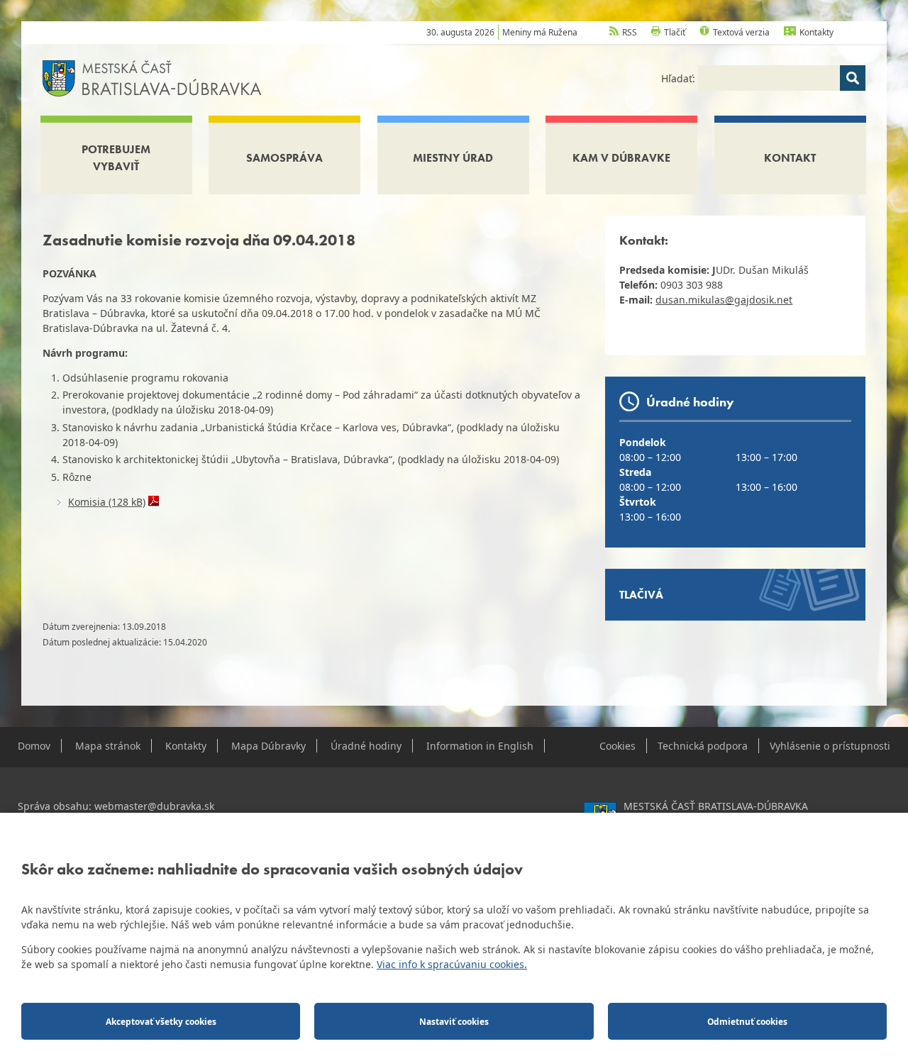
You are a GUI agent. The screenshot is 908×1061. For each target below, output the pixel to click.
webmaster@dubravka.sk (154, 806)
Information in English (479, 745)
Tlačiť (674, 32)
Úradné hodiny (366, 745)
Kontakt (790, 157)
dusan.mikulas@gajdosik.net (723, 299)
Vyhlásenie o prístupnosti (830, 745)
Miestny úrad (453, 157)
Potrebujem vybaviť (116, 158)
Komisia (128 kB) (106, 502)
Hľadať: (679, 78)
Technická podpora (703, 745)
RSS (629, 32)
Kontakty (816, 32)
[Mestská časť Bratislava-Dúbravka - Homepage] (152, 77)
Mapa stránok (107, 745)
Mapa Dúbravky (268, 745)
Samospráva (284, 157)
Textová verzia (741, 32)
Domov (34, 745)
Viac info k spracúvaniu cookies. (452, 964)
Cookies (617, 745)
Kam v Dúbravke (621, 157)
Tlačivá (641, 594)
